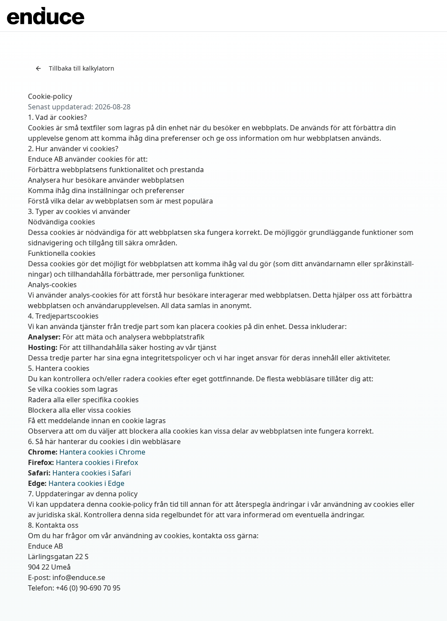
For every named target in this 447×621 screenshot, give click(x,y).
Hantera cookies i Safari (91, 473)
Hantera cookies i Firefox (97, 462)
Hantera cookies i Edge (86, 483)
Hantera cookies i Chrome (102, 452)
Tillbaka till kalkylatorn (81, 68)
